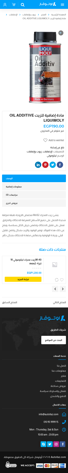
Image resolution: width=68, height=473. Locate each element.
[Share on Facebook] (60, 165)
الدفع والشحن (58, 396)
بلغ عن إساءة (57, 147)
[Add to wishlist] (62, 280)
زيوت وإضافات (29, 14)
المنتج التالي (59, 302)
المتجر (43, 14)
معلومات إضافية (14, 186)
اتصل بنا (61, 365)
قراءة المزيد (23, 279)
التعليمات (60, 381)
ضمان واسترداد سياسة (53, 391)
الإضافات (13, 14)
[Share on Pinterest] (45, 165)
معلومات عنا (59, 370)
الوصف (9, 178)
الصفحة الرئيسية (58, 14)
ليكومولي (51, 155)
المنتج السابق (9, 302)
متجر (63, 375)
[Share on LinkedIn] (38, 165)
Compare (57, 280)
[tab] (34, 178)
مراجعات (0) (12, 195)
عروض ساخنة (58, 386)
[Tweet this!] (52, 165)
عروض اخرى (12, 203)
